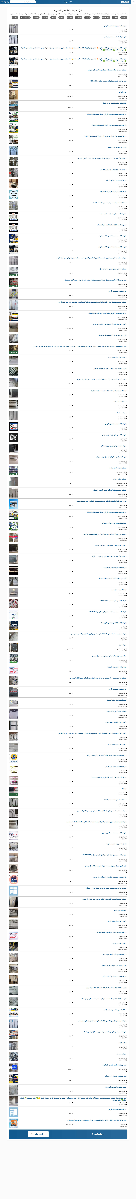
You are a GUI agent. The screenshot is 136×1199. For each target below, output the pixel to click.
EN (2, 2)
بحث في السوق (27, 2)
